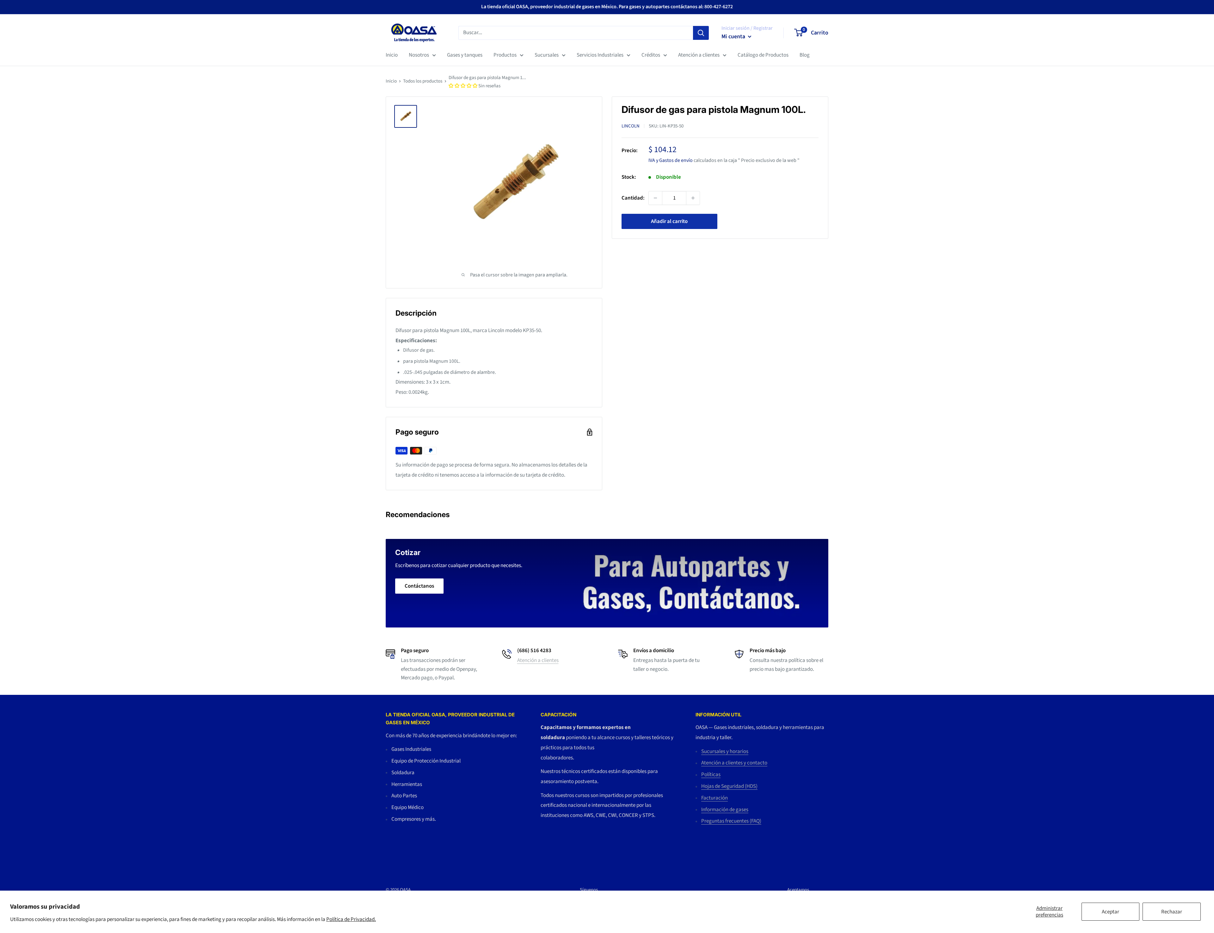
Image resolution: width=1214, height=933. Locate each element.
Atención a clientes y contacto (734, 763)
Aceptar (1110, 912)
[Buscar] (701, 33)
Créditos (650, 55)
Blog (805, 55)
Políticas (710, 774)
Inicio (392, 55)
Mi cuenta (733, 36)
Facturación (714, 798)
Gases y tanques (464, 55)
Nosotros (419, 55)
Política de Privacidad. (351, 919)
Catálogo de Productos (763, 55)
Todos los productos (422, 81)
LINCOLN (631, 126)
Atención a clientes (699, 55)
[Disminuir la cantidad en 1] (655, 198)
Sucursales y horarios (724, 751)
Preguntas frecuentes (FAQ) (731, 821)
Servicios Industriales (600, 55)
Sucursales (547, 55)
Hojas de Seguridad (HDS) (729, 786)
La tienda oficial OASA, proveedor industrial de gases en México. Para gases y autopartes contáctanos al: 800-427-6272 (607, 6)
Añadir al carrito (669, 221)
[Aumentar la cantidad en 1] (693, 198)
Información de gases (724, 809)
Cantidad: (633, 197)
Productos (505, 55)
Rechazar (1171, 912)
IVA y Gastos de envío (670, 160)
